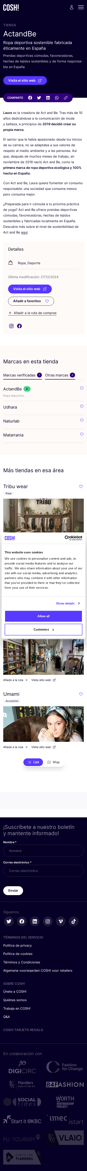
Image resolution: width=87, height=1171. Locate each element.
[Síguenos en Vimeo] (61, 921)
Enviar (13, 890)
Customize (41, 629)
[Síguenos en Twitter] (9, 921)
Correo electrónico (17, 862)
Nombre (10, 842)
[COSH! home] (11, 7)
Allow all (43, 616)
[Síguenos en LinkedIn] (35, 921)
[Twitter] (39, 97)
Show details (65, 603)
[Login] (72, 7)
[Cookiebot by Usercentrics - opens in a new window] (64, 538)
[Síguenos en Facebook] (22, 921)
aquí (24, 232)
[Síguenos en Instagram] (48, 921)
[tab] (22, 375)
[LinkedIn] (48, 97)
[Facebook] (30, 97)
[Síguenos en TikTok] (74, 921)
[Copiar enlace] (65, 97)
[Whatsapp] (56, 97)
